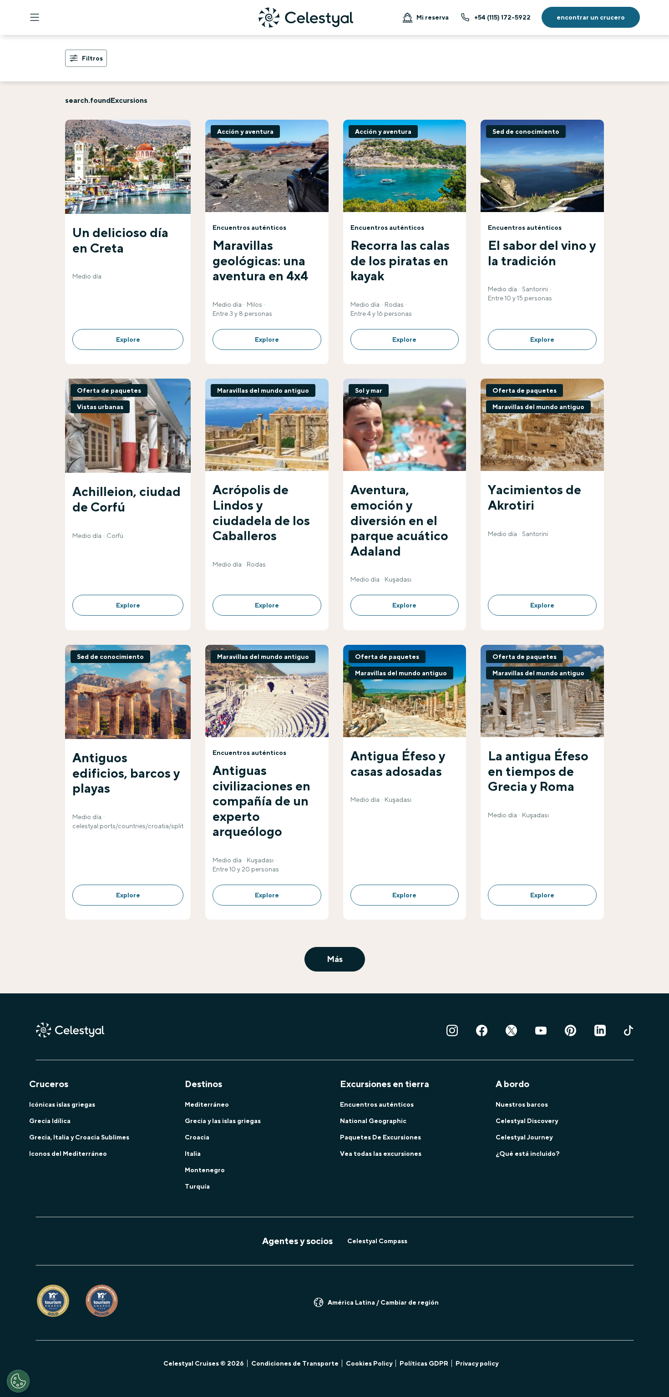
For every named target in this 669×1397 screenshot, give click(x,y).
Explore (128, 339)
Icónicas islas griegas (62, 1104)
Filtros (92, 58)
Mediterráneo (207, 1104)
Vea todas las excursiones (380, 1153)
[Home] (305, 17)
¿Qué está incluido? (528, 1153)
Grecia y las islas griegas (223, 1120)
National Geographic (373, 1120)
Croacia (197, 1137)
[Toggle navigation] (34, 17)
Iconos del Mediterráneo (68, 1153)
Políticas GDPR (424, 1363)
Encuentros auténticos (377, 1104)
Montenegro (205, 1170)
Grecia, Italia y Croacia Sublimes (79, 1137)
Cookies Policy (369, 1363)
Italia (193, 1153)
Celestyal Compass (377, 1241)
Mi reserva (432, 17)
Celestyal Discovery (527, 1120)
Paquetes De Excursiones (380, 1137)
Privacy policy (477, 1363)
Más (335, 959)
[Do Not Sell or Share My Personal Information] (18, 1381)
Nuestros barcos (522, 1104)
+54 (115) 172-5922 (502, 17)
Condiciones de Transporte (295, 1363)
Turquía (197, 1186)
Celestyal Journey (524, 1137)
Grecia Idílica (50, 1120)
